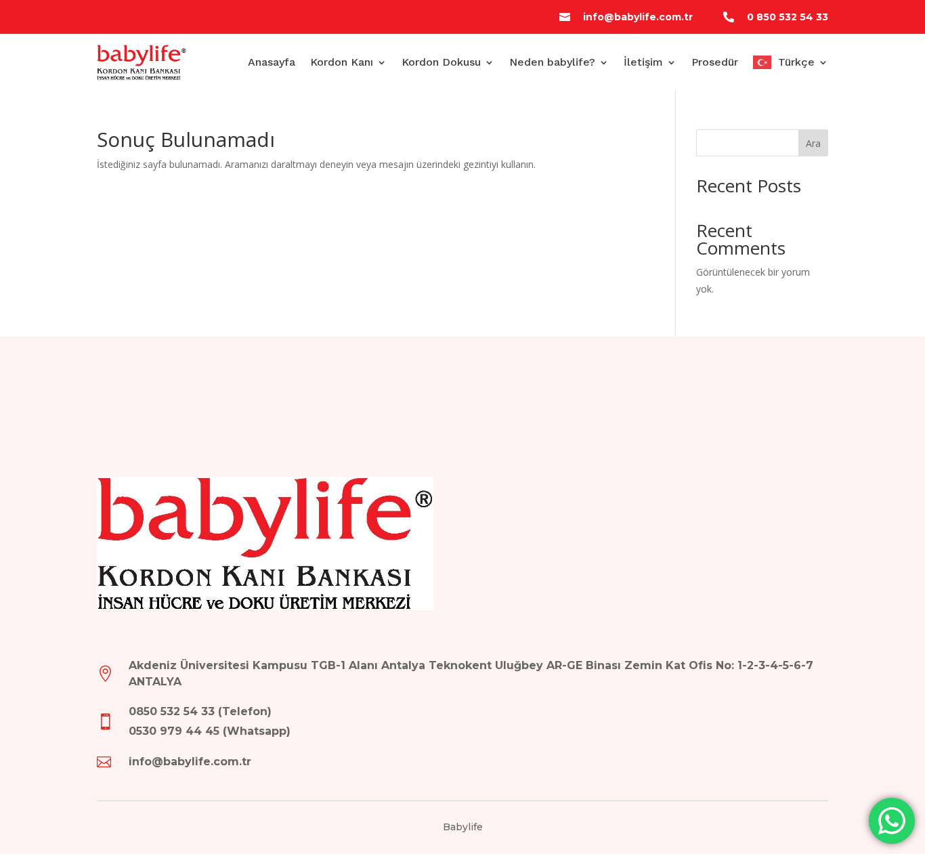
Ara (813, 143)
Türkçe (796, 62)
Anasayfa (271, 62)
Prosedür (714, 62)
